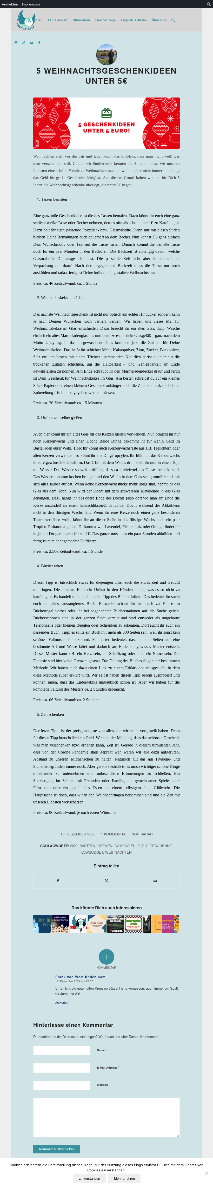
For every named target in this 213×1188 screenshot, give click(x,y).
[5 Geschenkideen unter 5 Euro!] (106, 123)
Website (102, 1085)
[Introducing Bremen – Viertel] (115, 924)
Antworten (61, 1002)
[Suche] (173, 20)
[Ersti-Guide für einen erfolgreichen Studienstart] (97, 924)
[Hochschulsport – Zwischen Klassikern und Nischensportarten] (170, 924)
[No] (206, 1173)
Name (102, 1049)
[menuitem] (209, 4)
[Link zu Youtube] (32, 43)
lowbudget (92, 852)
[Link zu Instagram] (16, 43)
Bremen (104, 845)
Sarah (147, 834)
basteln (87, 845)
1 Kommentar (114, 834)
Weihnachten (118, 852)
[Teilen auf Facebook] (58, 880)
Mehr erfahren (124, 1178)
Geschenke (161, 845)
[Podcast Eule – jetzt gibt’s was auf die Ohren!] (79, 924)
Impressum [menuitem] (31, 4)
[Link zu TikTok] (24, 43)
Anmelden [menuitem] (10, 4)
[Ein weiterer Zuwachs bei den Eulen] (42, 924)
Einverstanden (89, 1178)
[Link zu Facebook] (39, 43)
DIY (145, 845)
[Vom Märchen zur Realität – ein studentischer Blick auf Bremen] (60, 924)
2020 (73, 845)
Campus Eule (127, 845)
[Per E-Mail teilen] (155, 880)
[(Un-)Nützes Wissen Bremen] (152, 924)
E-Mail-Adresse (108, 1067)
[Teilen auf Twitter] (106, 880)
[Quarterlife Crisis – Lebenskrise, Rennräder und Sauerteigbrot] (133, 924)
